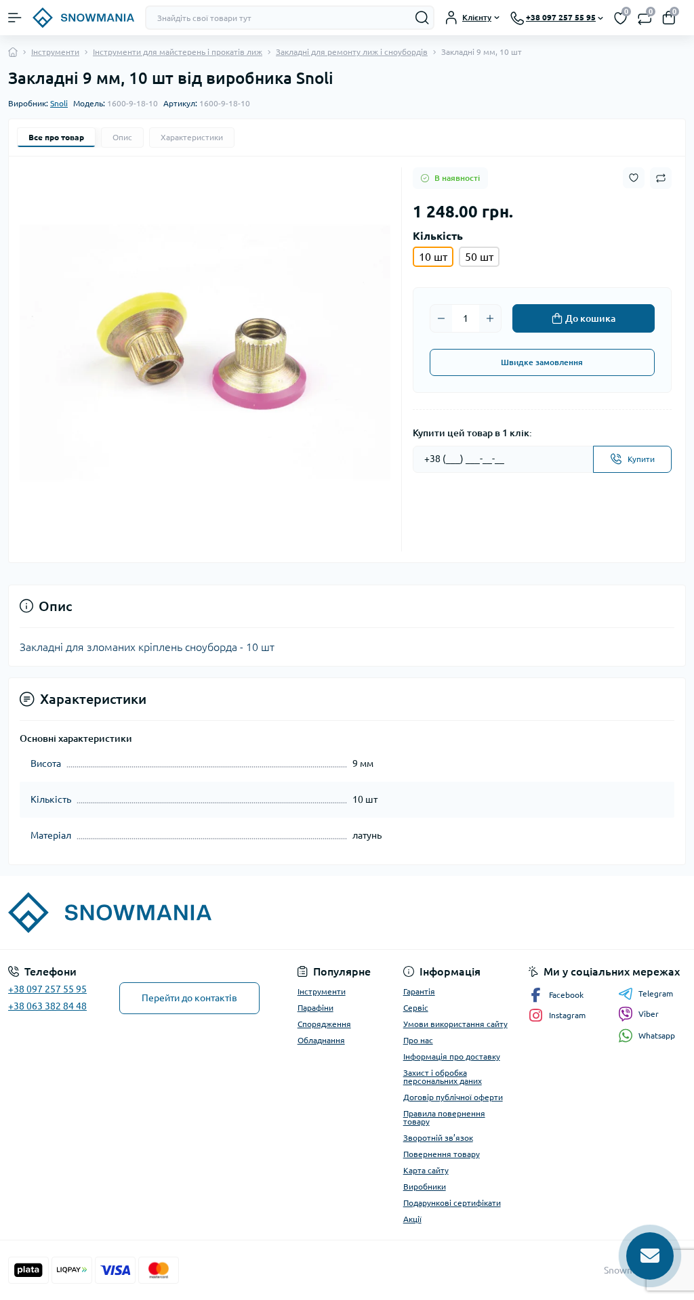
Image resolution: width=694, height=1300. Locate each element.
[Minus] (441, 318)
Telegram (655, 993)
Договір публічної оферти (453, 1097)
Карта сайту (426, 1170)
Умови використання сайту (455, 1024)
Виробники (424, 1186)
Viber (648, 1013)
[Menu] (15, 17)
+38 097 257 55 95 (47, 989)
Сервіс (415, 1007)
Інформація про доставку (451, 1056)
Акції (412, 1219)
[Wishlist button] (634, 177)
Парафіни (315, 1007)
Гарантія (419, 991)
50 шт (479, 257)
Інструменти (55, 51)
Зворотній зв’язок (438, 1137)
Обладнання (321, 1040)
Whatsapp (656, 1035)
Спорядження (324, 1024)
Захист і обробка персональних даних (442, 1076)
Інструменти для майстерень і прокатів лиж (177, 51)
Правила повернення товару (444, 1117)
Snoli (59, 103)
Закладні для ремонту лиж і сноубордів (352, 51)
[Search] (422, 17)
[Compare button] (661, 178)
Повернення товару (441, 1154)
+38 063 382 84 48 (47, 1006)
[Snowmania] (115, 912)
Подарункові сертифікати (452, 1202)
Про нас (418, 1040)
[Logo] (83, 17)
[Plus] (490, 318)
